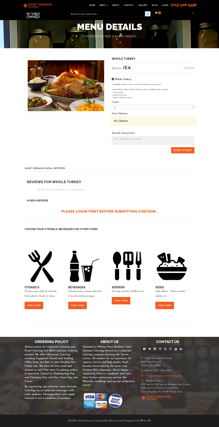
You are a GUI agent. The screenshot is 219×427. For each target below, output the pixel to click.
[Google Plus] (170, 349)
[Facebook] (144, 349)
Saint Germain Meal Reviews (45, 168)
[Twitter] (149, 349)
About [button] (115, 5)
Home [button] (92, 5)
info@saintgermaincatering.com (164, 375)
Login (165, 5)
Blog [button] (154, 5)
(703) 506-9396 (184, 5)
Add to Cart (184, 150)
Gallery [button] (142, 5)
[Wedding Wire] (175, 349)
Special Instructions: (123, 133)
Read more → (89, 390)
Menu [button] (103, 5)
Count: (115, 102)
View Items (34, 305)
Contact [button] (129, 5)
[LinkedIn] (181, 349)
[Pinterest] (160, 349)
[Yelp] (165, 349)
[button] (193, 12)
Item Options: (120, 113)
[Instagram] (154, 349)
